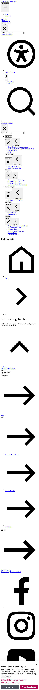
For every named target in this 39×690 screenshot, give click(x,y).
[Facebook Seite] (21, 608)
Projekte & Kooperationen (16, 231)
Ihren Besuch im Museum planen (18, 147)
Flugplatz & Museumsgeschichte (18, 226)
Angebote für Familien (15, 183)
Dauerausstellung (13, 166)
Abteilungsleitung (13, 229)
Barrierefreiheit (12, 150)
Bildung (7, 170)
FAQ (9, 152)
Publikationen (12, 233)
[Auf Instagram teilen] (21, 642)
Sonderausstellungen (14, 168)
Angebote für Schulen (14, 181)
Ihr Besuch (8, 136)
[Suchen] (24, 33)
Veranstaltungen (9, 187)
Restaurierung (12, 214)
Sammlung (8, 202)
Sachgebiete (12, 212)
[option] (21, 14)
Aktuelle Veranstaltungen (15, 200)
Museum (7, 216)
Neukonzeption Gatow (15, 228)
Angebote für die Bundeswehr (17, 185)
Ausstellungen (9, 154)
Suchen (3, 33)
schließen (4, 24)
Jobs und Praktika (13, 234)
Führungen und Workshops (16, 180)
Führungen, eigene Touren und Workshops (21, 149)
